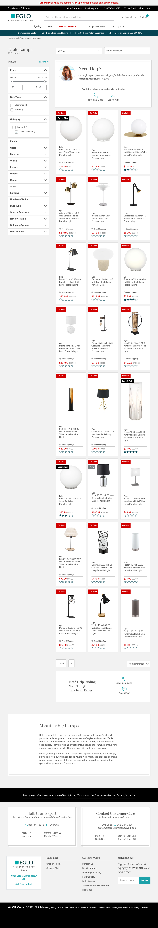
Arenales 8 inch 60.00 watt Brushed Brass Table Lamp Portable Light (135, 152)
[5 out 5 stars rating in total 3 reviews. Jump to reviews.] (131, 452)
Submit (144, 880)
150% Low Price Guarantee (95, 886)
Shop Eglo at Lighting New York (24, 877)
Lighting (19, 38)
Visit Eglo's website (24, 884)
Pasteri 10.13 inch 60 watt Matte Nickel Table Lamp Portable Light (134, 634)
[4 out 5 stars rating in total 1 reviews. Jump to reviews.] (131, 299)
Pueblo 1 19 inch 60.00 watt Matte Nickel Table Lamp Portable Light (134, 501)
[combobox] (79, 17)
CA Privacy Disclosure (68, 908)
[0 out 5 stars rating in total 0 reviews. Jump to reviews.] (67, 169)
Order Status (88, 881)
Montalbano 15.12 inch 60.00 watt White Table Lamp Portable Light (69, 348)
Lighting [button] (37, 26)
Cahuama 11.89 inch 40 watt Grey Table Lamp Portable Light (102, 282)
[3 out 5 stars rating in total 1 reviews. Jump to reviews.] (66, 515)
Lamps (27, 38)
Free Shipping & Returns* (19, 8)
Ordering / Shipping (91, 873)
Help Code (87, 890)
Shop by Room (53, 864)
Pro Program (91, 8)
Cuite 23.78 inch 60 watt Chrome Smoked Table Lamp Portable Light (102, 498)
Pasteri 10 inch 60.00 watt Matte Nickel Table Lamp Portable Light (134, 568)
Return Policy (88, 877)
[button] (144, 8)
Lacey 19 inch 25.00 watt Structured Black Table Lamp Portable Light (70, 282)
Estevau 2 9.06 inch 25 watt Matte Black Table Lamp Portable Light (101, 568)
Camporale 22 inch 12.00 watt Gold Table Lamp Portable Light (102, 434)
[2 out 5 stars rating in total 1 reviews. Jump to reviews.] (131, 169)
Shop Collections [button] (96, 26)
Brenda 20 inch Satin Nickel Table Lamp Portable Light (100, 218)
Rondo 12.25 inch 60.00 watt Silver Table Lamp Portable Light (70, 152)
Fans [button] (50, 26)
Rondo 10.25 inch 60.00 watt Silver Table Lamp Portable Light (135, 282)
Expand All (44, 62)
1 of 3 (61, 663)
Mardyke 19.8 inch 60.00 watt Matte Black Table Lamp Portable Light (70, 631)
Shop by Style (53, 868)
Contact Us (87, 864)
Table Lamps (37, 38)
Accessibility (104, 908)
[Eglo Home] (21, 17)
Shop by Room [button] (118, 26)
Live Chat (131, 8)
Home (11, 38)
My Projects (128, 17)
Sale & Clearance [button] (67, 26)
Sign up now (79, 3)
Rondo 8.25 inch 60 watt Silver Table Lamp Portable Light (70, 501)
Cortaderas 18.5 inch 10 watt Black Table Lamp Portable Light (135, 218)
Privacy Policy (49, 908)
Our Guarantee (74, 8)
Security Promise (88, 908)
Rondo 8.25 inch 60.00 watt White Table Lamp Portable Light (101, 155)
